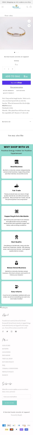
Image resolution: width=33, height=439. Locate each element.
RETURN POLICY (8, 362)
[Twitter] (7, 331)
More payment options (16, 87)
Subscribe (9, 403)
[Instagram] (11, 331)
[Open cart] (30, 7)
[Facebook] (3, 331)
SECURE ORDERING (8, 90)
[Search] (27, 7)
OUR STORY (6, 345)
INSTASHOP (6, 355)
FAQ (3, 365)
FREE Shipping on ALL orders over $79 (16, 2)
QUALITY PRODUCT (8, 93)
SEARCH (5, 375)
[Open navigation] (2, 7)
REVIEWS (5, 349)
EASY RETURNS (20, 90)
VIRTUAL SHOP (7, 359)
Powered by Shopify (16, 415)
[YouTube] (16, 331)
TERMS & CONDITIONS (10, 368)
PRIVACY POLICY (7, 372)
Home (6, 16)
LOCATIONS (6, 352)
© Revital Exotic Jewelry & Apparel (16, 412)
